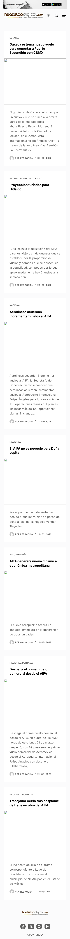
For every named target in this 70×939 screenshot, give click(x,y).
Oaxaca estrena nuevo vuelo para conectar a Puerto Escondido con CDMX (32, 48)
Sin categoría (18, 554)
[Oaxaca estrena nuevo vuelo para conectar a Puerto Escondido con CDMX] (35, 81)
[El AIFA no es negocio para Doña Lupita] (35, 481)
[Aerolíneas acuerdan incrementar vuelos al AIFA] (35, 345)
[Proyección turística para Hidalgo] (35, 218)
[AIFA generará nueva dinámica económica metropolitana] (35, 594)
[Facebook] (23, 926)
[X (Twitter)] (31, 926)
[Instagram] (39, 926)
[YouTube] (47, 926)
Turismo (37, 178)
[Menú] (64, 15)
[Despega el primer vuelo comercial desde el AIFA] (35, 702)
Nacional (15, 305)
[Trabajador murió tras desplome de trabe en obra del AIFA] (35, 834)
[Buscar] (56, 15)
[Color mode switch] (48, 15)
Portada (25, 178)
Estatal (14, 37)
